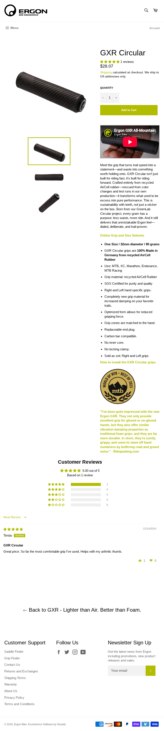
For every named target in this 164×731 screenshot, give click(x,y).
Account (154, 28)
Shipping (106, 72)
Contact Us (12, 664)
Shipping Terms (15, 678)
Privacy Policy (14, 697)
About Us (10, 691)
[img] (13, 529)
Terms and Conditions (19, 704)
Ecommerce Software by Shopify (47, 724)
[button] (110, 62)
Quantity (106, 87)
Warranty (10, 684)
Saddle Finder (13, 651)
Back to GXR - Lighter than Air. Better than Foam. (84, 610)
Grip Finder (12, 658)
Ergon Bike (20, 724)
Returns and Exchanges (21, 671)
